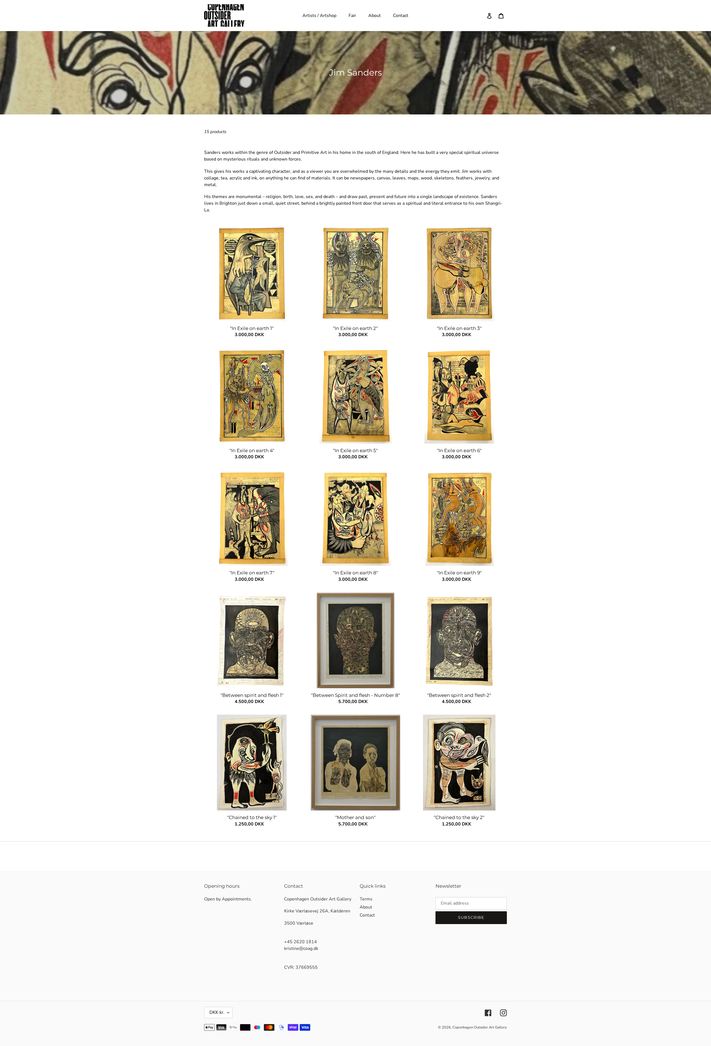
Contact (367, 915)
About (366, 907)
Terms (366, 899)
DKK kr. (216, 1012)
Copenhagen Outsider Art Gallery (479, 1027)
